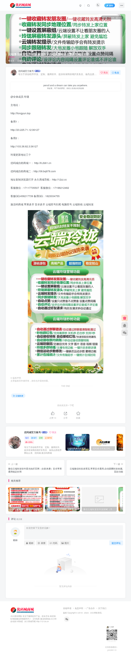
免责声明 (79, 608)
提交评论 (116, 543)
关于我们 (102, 608)
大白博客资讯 (96, 612)
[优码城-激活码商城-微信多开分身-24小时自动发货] (22, 609)
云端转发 (21, 60)
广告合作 (90, 608)
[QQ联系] (124, 325)
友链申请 (67, 608)
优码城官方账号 (26, 70)
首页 (12, 60)
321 (35, 437)
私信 (117, 72)
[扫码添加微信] (124, 332)
